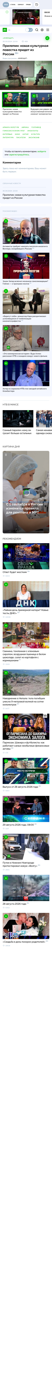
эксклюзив (33, 137)
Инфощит (22, 58)
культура (35, 134)
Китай (26, 134)
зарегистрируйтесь (19, 154)
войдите (41, 151)
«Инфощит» (8, 38)
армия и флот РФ (11, 127)
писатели (21, 137)
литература (8, 137)
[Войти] (42, 30)
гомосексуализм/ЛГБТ (14, 131)
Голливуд (36, 127)
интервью (7, 134)
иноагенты (32, 131)
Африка (25, 127)
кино (17, 134)
